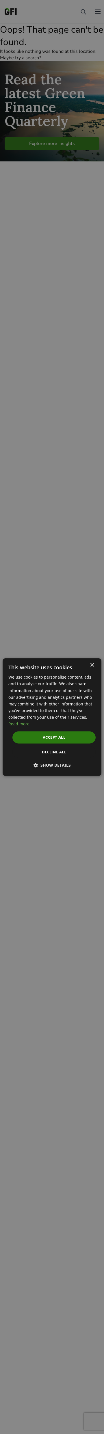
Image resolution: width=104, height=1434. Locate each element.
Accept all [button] (54, 737)
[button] (52, 765)
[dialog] (52, 717)
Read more (18, 724)
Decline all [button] (54, 751)
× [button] (92, 665)
